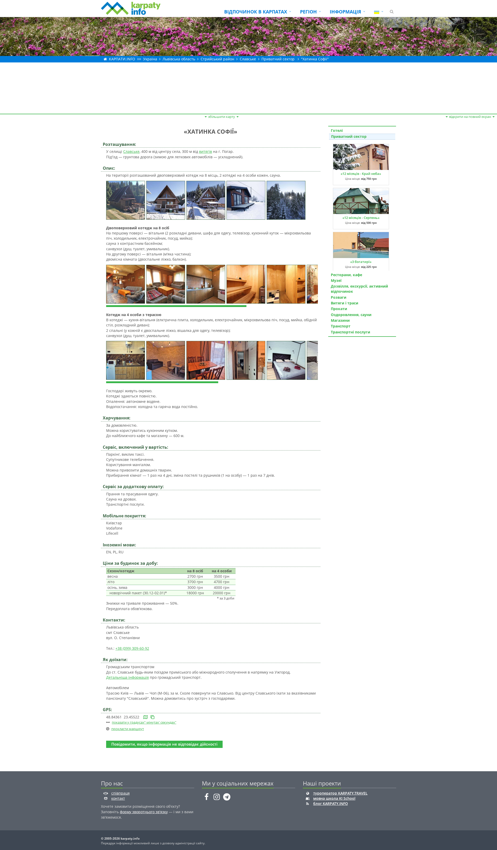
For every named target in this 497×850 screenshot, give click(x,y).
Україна (150, 58)
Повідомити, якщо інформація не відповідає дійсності (164, 744)
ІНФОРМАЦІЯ (345, 12)
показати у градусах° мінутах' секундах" (144, 722)
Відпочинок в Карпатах (255, 12)
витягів (205, 151)
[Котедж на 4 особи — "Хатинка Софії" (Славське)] (126, 360)
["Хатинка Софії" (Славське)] (126, 199)
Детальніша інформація (127, 677)
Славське (248, 58)
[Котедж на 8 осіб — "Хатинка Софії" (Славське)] (126, 283)
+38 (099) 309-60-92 (132, 648)
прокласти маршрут (127, 728)
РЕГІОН (308, 12)
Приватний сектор (278, 58)
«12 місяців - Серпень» (360, 217)
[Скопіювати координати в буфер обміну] (152, 717)
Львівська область (179, 58)
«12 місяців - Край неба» (361, 173)
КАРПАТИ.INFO (122, 58)
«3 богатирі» (360, 261)
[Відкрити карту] (145, 717)
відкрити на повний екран (470, 116)
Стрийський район (217, 58)
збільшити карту (221, 116)
